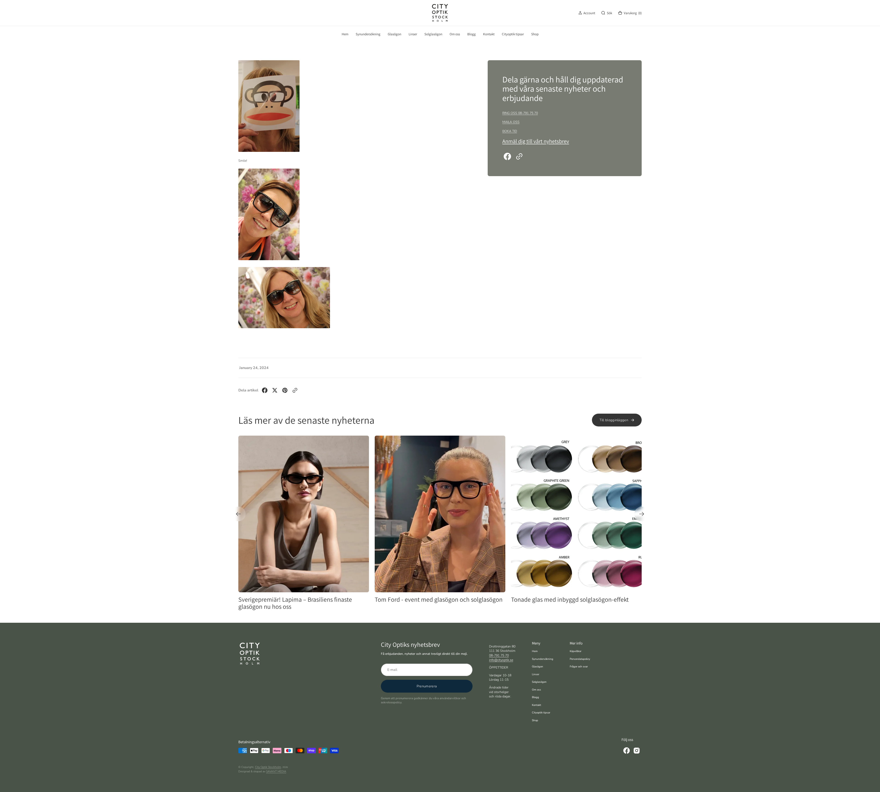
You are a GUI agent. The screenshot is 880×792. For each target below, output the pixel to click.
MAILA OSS (511, 122)
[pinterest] (285, 390)
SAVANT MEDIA (276, 771)
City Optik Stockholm (268, 767)
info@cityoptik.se (501, 660)
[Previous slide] (238, 514)
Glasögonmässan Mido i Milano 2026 (559, 599)
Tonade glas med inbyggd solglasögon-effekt (433, 599)
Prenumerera (427, 686)
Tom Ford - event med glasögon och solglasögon (302, 599)
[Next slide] (641, 514)
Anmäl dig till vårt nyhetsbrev (535, 141)
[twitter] (275, 390)
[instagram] (637, 751)
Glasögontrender (623, 442)
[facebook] (507, 156)
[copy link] (519, 156)
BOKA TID (509, 131)
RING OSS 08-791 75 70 (520, 113)
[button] (586, 13)
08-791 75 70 (499, 655)
